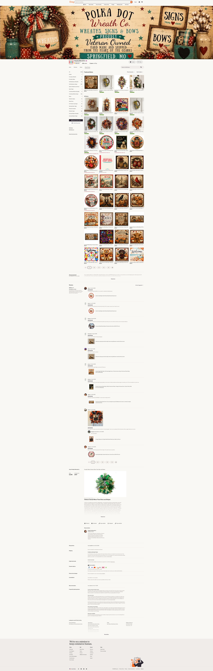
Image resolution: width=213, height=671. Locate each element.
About (81, 67)
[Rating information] (74, 63)
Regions (142, 668)
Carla (89, 303)
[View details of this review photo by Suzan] (95, 418)
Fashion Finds (106, 4)
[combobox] (102, 2)
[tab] (76, 72)
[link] (85, 267)
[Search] (131, 2)
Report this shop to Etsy (73, 134)
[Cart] (142, 2)
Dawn (89, 288)
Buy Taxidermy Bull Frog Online (93, 629)
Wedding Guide (119, 4)
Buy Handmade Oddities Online (93, 631)
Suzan (89, 409)
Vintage (112, 4)
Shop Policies (87, 67)
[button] (132, 62)
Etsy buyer (89, 333)
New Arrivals (91, 4)
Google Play (81, 664)
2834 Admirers (71, 129)
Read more (113, 278)
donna (89, 364)
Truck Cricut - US (129, 625)
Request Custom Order (76, 120)
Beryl (89, 348)
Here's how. (113, 561)
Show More (106, 634)
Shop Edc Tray (90, 628)
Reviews (75, 67)
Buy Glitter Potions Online (92, 632)
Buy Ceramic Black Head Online (93, 626)
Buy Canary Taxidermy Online (93, 625)
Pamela (89, 446)
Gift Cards (127, 4)
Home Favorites (98, 4)
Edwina (89, 318)
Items (70, 67)
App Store (73, 664)
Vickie (89, 394)
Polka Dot (92, 431)
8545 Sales (71, 127)
